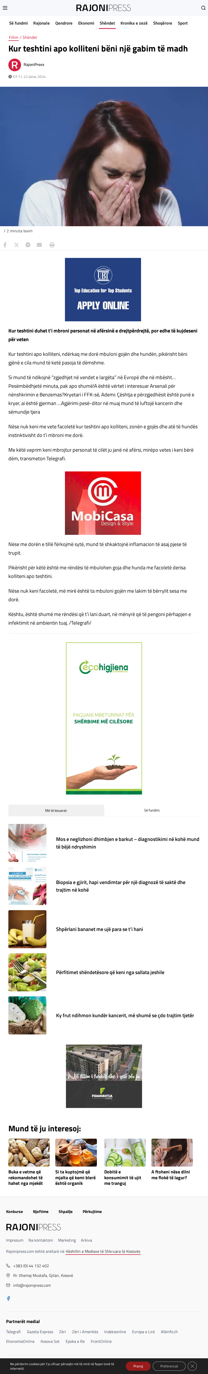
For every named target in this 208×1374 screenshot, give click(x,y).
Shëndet (107, 23)
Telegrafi (13, 1332)
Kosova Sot (50, 1341)
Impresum (14, 1240)
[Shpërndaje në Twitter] (16, 245)
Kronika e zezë (134, 23)
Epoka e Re (75, 1341)
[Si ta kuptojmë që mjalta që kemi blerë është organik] (76, 1153)
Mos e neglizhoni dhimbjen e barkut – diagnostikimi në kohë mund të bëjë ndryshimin (127, 843)
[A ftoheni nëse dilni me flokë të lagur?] (172, 1153)
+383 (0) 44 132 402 (31, 1266)
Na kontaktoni (40, 1240)
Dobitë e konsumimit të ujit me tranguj (122, 1178)
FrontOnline (101, 1341)
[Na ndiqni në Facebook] (8, 1299)
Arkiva (86, 1240)
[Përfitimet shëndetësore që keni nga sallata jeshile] (27, 972)
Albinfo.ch (169, 1332)
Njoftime (40, 1211)
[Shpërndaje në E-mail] (39, 245)
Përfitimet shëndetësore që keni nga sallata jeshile (110, 972)
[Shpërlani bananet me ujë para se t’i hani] (27, 929)
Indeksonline (115, 1332)
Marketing (67, 1240)
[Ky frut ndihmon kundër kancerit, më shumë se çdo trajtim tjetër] (27, 1015)
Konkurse (14, 1211)
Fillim (13, 37)
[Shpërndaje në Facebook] (5, 245)
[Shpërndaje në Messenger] (28, 245)
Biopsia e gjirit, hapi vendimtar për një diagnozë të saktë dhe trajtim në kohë (120, 886)
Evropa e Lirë (143, 1332)
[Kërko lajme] (203, 7)
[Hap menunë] (5, 8)
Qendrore (64, 23)
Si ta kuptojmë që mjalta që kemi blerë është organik (75, 1178)
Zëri (62, 1332)
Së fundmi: (152, 810)
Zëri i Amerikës (85, 1332)
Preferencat (169, 1366)
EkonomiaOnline (20, 1341)
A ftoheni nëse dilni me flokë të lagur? (170, 1175)
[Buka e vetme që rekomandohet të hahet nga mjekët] (29, 1153)
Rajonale (41, 23)
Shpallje (66, 1211)
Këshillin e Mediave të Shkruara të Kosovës (103, 1251)
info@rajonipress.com (32, 1285)
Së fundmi (18, 23)
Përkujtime (92, 1211)
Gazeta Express (40, 1332)
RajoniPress (34, 64)
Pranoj (138, 1366)
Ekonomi (86, 23)
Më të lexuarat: (56, 810)
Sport (183, 23)
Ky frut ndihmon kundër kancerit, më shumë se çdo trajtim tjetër (125, 1015)
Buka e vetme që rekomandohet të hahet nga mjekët (25, 1178)
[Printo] (51, 245)
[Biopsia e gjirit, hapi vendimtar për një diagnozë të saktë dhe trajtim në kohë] (27, 886)
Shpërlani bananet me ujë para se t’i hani (99, 929)
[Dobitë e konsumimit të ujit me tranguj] (125, 1153)
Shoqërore (162, 23)
